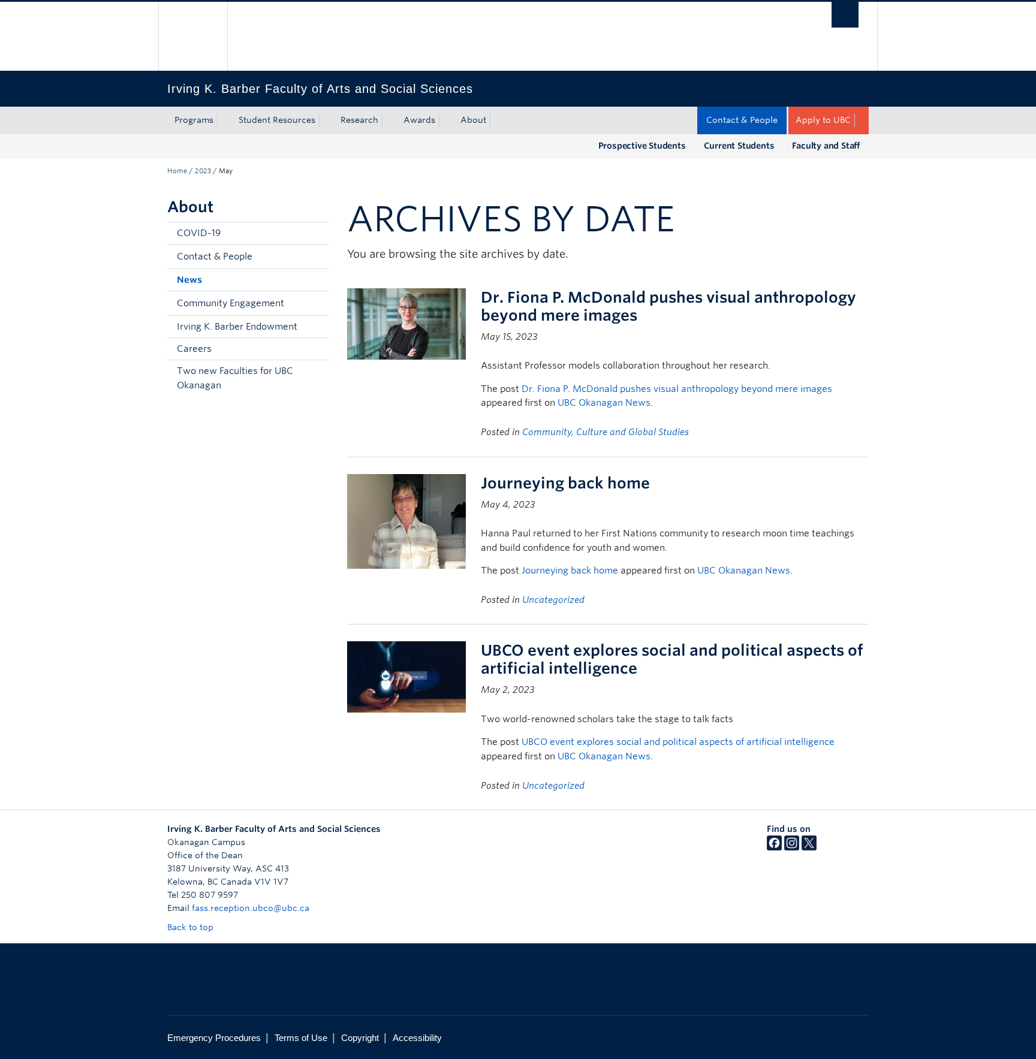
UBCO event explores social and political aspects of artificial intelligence (678, 742)
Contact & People (742, 120)
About (473, 120)
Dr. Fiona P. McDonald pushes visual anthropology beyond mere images (677, 389)
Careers (194, 348)
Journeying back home (565, 483)
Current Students (739, 145)
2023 (203, 171)
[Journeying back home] (406, 520)
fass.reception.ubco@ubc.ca (250, 908)
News (189, 279)
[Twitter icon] (809, 847)
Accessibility (417, 1038)
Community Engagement (230, 303)
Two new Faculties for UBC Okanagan (235, 378)
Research (359, 120)
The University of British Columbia (192, 36)
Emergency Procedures (214, 1038)
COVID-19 (199, 233)
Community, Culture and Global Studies (605, 432)
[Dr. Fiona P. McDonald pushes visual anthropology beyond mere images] (406, 322)
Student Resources (277, 120)
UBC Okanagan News (604, 402)
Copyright (360, 1038)
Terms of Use (301, 1038)
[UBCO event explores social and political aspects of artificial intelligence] (406, 676)
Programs (193, 120)
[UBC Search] (845, 15)
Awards (419, 120)
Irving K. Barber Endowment (237, 326)
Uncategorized (553, 600)
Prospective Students (642, 145)
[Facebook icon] (774, 847)
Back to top (191, 927)
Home (177, 171)
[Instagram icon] (791, 847)
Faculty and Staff (826, 145)
